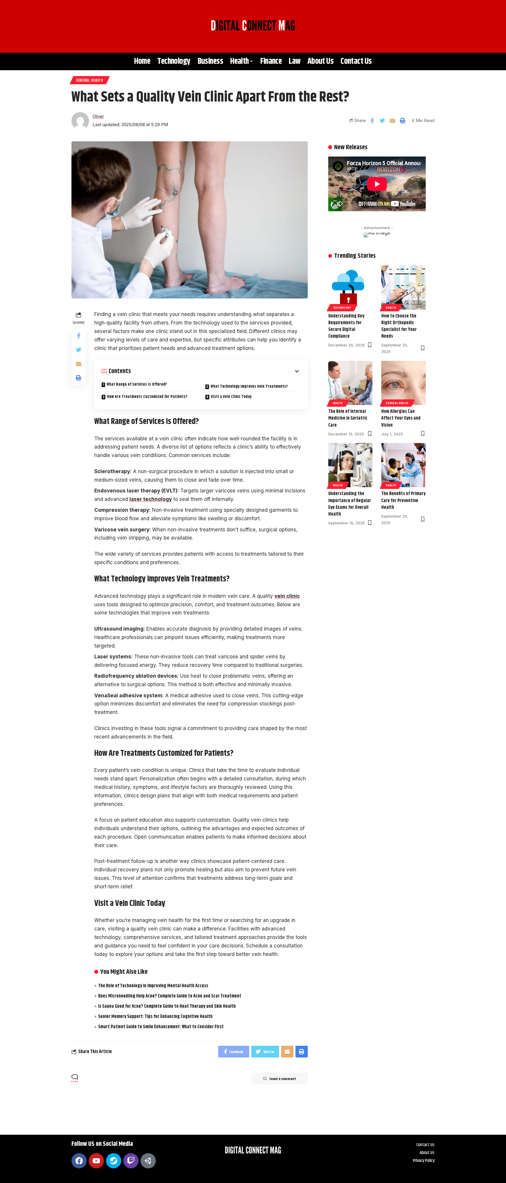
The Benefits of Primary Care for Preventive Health (403, 500)
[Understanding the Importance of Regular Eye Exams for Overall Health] (350, 465)
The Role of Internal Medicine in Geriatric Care (347, 418)
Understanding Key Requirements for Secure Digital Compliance (346, 326)
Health (391, 307)
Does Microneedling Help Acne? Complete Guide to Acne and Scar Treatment (169, 996)
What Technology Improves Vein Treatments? (249, 386)
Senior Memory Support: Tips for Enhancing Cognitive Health (155, 1016)
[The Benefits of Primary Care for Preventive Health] (403, 465)
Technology (342, 307)
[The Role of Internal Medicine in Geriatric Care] (350, 383)
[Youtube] (96, 1160)
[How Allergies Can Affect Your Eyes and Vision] (403, 383)
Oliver (98, 116)
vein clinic (287, 596)
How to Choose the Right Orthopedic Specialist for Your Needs (399, 326)
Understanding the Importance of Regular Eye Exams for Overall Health (349, 504)
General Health (89, 80)
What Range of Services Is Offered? (137, 385)
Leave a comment (282, 1078)
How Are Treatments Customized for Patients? (147, 397)
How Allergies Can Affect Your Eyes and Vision (400, 418)
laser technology (150, 499)
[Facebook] (79, 1160)
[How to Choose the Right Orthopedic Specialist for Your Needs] (403, 287)
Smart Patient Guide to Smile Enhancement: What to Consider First (161, 1027)
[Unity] (148, 1160)
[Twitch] (131, 1160)
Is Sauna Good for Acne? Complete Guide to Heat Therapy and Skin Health (167, 1006)
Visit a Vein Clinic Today (231, 397)
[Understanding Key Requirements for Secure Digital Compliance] (350, 287)
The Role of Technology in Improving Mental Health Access (153, 986)
